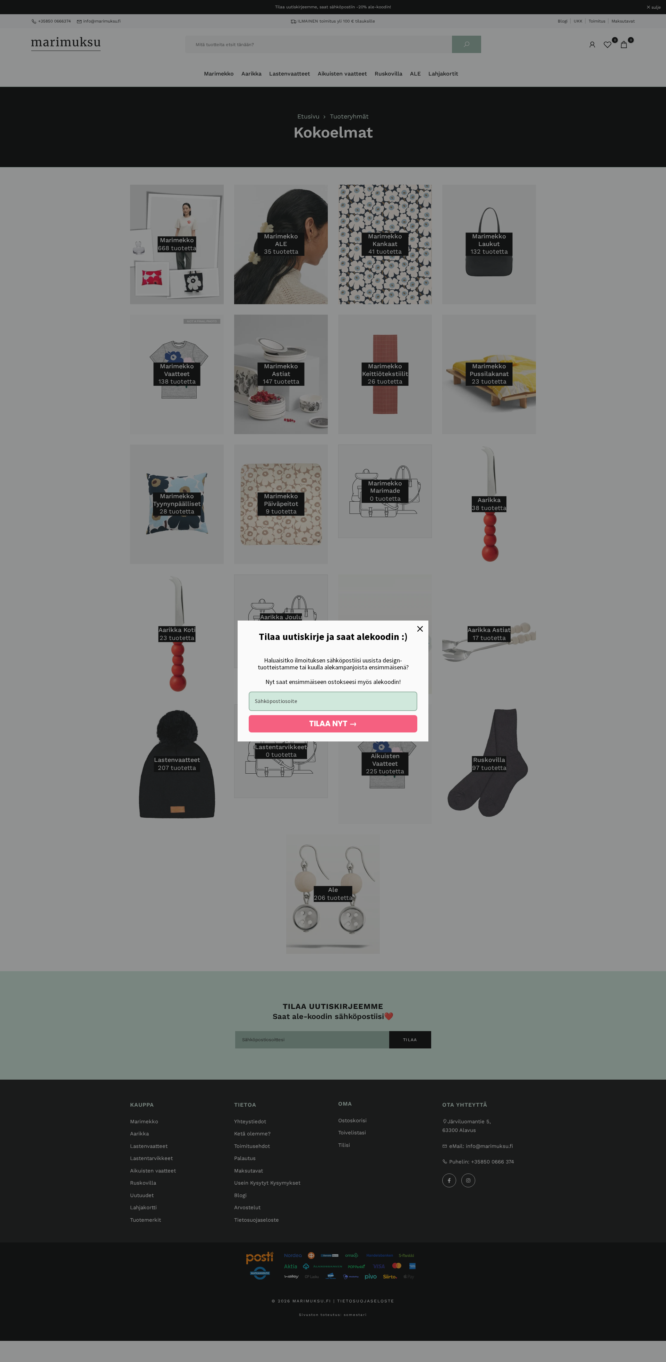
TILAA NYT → (333, 723)
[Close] (420, 629)
